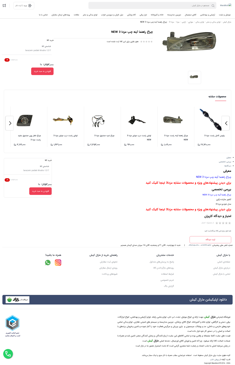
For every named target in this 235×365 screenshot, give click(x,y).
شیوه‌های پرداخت (110, 274)
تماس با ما (43, 14)
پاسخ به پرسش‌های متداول (162, 262)
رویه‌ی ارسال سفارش (108, 268)
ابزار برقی (143, 14)
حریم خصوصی (167, 280)
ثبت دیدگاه (210, 239)
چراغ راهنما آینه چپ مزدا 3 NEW (213, 177)
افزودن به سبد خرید (42, 71)
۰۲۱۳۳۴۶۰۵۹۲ (206, 245)
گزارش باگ (169, 286)
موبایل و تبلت (225, 14)
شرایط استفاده (167, 274)
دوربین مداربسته (174, 14)
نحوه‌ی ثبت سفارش (109, 262)
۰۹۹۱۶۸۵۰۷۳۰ (194, 245)
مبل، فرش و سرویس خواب (112, 14)
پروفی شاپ (214, 359)
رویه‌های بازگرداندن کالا (163, 268)
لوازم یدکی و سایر (90, 14)
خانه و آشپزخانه (157, 14)
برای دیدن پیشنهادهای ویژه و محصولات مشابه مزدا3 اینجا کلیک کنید (188, 183)
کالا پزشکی (131, 14)
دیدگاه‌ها (227, 165)
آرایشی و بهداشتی (207, 14)
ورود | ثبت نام (21, 5)
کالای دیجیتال (190, 14)
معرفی (228, 157)
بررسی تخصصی (225, 161)
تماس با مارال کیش (221, 274)
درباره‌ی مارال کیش (221, 268)
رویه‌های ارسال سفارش (60, 14)
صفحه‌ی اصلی (223, 262)
